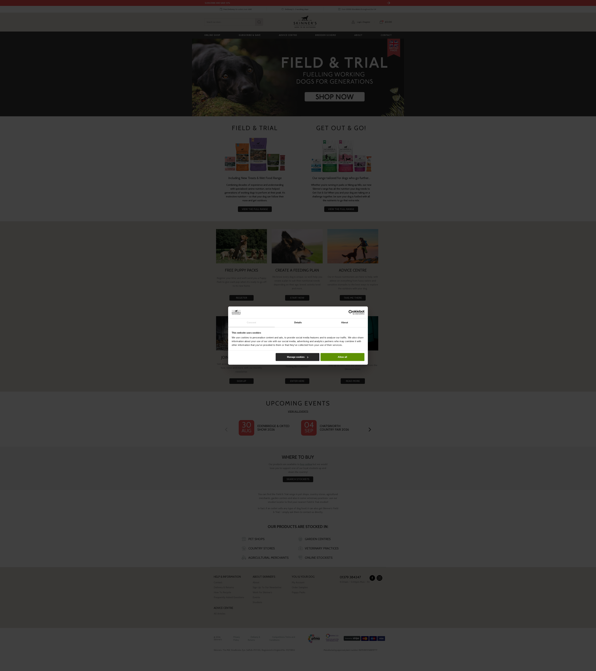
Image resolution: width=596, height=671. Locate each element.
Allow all (342, 357)
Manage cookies (296, 357)
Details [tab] (298, 322)
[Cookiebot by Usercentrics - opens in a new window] (350, 312)
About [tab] (344, 322)
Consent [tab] (251, 322)
